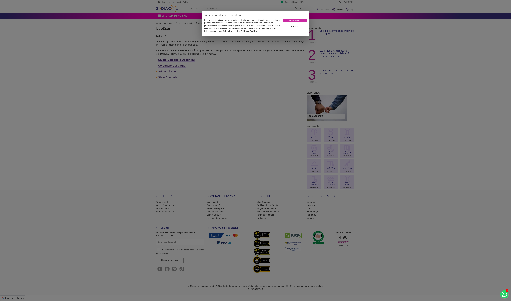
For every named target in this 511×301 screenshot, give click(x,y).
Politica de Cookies (249, 31)
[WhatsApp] (504, 294)
